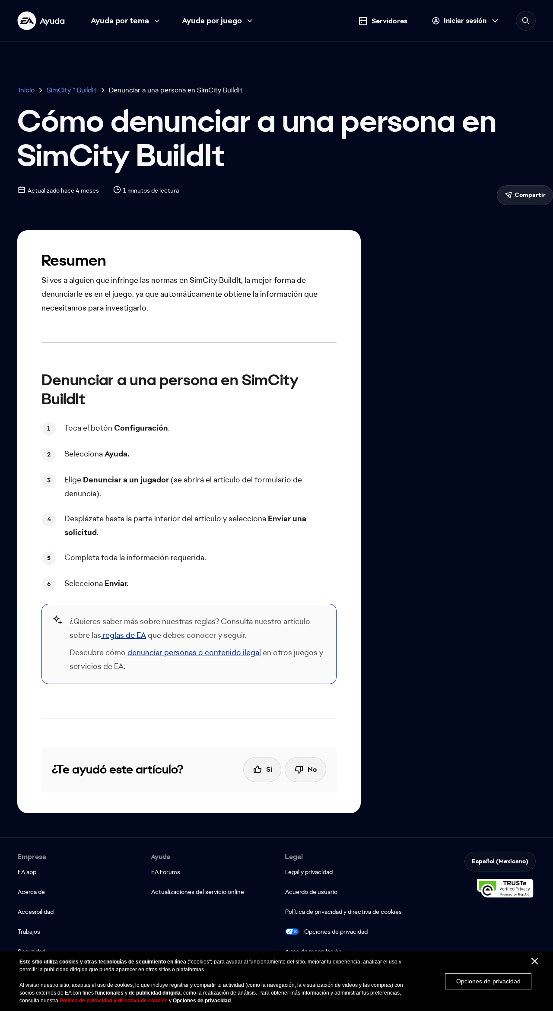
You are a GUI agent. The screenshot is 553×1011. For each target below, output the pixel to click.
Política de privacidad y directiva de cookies (114, 1001)
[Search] (526, 21)
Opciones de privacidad (336, 931)
